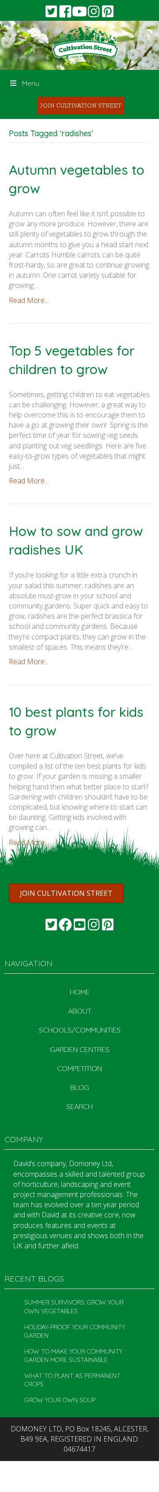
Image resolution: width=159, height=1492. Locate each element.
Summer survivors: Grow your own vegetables (74, 1306)
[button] (51, 11)
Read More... (29, 300)
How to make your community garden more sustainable (73, 1355)
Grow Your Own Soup (59, 1400)
